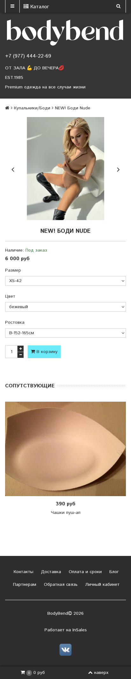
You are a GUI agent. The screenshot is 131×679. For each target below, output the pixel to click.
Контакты (22, 572)
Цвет (10, 296)
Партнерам (23, 584)
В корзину (46, 352)
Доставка (50, 572)
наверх (101, 672)
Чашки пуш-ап (65, 512)
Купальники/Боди (32, 108)
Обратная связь (60, 584)
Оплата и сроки (84, 572)
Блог (113, 572)
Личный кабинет (102, 584)
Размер (13, 270)
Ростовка (14, 322)
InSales (79, 630)
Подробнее (67, 449)
